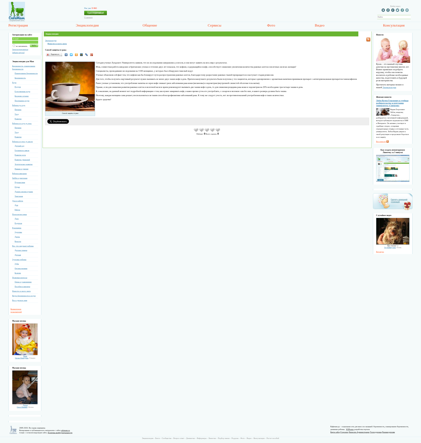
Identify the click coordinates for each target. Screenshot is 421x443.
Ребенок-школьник (19, 173)
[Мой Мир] (82, 55)
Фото (271, 25)
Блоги (157, 438)
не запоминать (21, 46)
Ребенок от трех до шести (22, 142)
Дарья (25, 405)
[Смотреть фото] (25, 355)
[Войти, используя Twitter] (398, 11)
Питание (18, 110)
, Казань (392, 247)
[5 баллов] (218, 132)
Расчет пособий (273, 438)
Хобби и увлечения (19, 178)
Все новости (381, 142)
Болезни (18, 273)
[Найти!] (412, 17)
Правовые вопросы (19, 278)
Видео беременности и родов (24, 296)
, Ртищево (25, 358)
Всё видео (380, 252)
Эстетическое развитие (24, 164)
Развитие (18, 119)
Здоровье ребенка (19, 259)
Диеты (17, 237)
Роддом (18, 87)
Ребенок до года (18, 105)
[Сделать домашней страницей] (393, 210)
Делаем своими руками (24, 192)
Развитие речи (20, 155)
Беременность (20, 78)
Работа (17, 210)
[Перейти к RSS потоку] (368, 39)
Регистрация (18, 25)
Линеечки (212, 438)
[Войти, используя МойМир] (407, 11)
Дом (16, 205)
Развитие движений (22, 160)
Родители (18, 223)
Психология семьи (19, 214)
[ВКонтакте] (67, 55)
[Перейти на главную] (17, 21)
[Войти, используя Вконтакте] (384, 11)
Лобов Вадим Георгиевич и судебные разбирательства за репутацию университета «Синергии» (392, 103)
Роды (14, 83)
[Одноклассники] (77, 55)
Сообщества (166, 438)
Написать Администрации (359, 432)
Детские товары (21, 250)
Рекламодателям (388, 432)
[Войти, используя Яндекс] (403, 11)
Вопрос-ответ (178, 438)
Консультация (394, 25)
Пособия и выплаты (22, 286)
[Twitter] (72, 55)
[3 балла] (207, 132)
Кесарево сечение (22, 96)
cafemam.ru (65, 430)
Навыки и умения (21, 169)
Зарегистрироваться (20, 49)
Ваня (25, 356)
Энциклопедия (87, 25)
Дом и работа (17, 201)
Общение (150, 25)
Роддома (235, 438)
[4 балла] (212, 132)
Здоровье (18, 232)
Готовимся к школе (22, 150)
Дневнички (190, 438)
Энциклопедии (389, 87)
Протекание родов (22, 101)
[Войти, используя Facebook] (388, 11)
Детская (18, 255)
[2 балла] (201, 132)
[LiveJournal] (87, 55)
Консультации (259, 438)
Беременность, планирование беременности (23, 67)
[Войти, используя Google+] (393, 11)
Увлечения (19, 196)
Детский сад (19, 146)
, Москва (25, 407)
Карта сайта (335, 432)
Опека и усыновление (23, 282)
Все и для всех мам (19, 300)
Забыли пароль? (18, 53)
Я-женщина (16, 228)
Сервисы (214, 25)
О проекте (88, 17)
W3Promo (350, 429)
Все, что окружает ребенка (23, 246)
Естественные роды (22, 91)
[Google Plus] (92, 55)
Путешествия (20, 182)
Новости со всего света (21, 291)
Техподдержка (376, 432)
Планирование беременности (26, 73)
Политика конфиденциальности (60, 433)
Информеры (201, 438)
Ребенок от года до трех (22, 123)
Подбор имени (224, 438)
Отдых (17, 187)
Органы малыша (21, 268)
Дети (17, 219)
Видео (319, 25)
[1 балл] (196, 132)
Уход (17, 114)
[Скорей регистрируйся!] (95, 14)
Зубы (17, 264)
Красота (18, 241)
